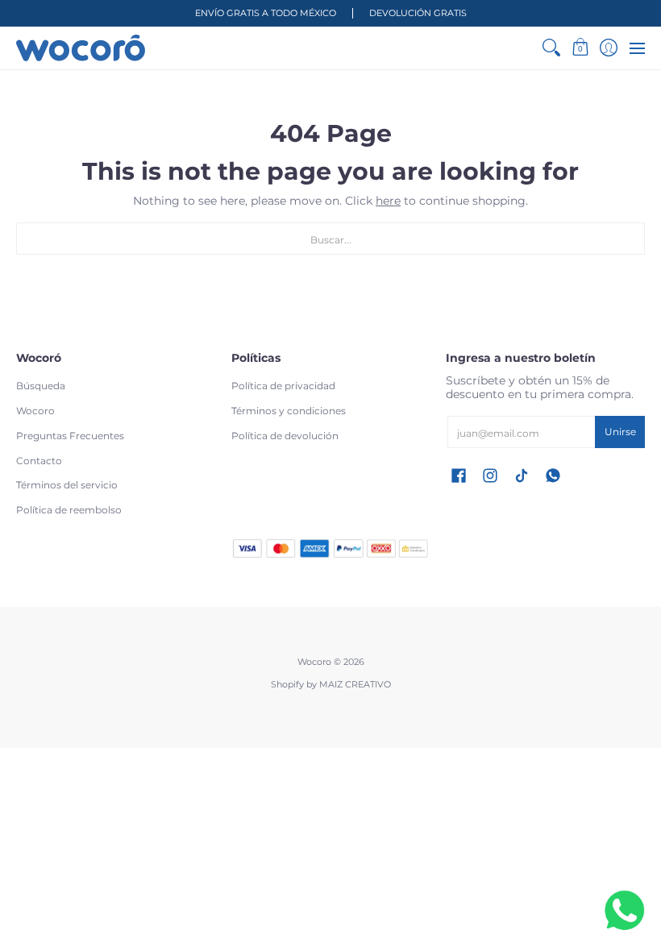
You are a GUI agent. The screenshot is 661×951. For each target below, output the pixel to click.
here (388, 200)
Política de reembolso (69, 510)
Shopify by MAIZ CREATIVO (331, 684)
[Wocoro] (80, 48)
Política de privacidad (283, 386)
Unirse (620, 432)
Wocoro (35, 411)
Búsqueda (40, 386)
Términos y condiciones (288, 411)
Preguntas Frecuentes (70, 436)
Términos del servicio (67, 485)
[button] (580, 48)
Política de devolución (285, 436)
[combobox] (330, 238)
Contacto (39, 461)
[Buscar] (552, 48)
